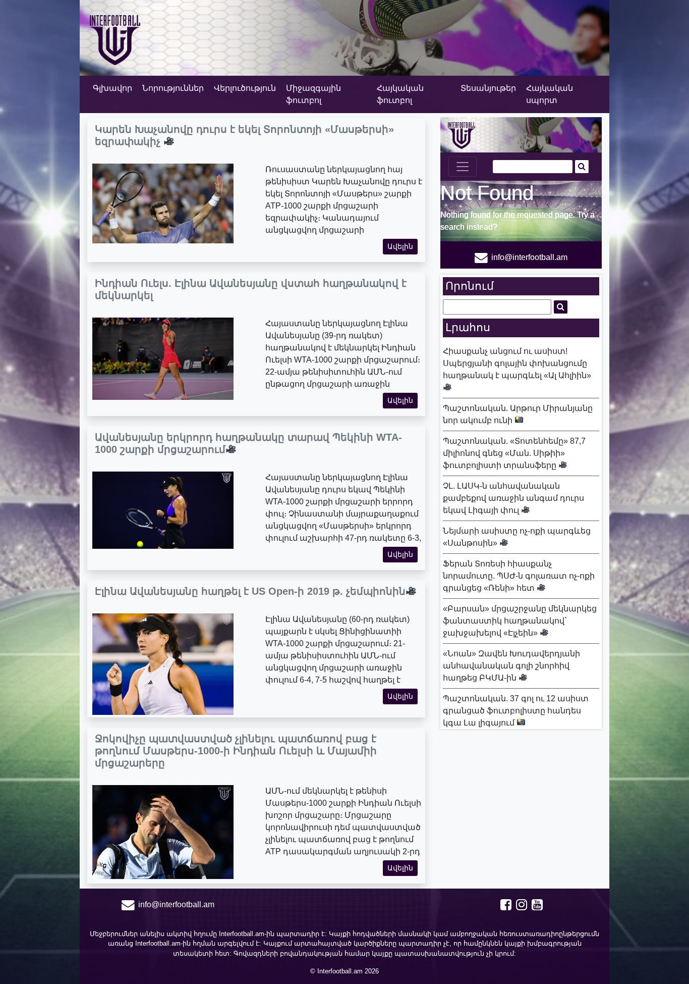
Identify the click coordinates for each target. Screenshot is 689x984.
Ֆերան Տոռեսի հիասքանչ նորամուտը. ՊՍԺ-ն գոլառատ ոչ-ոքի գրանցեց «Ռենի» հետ (519, 575)
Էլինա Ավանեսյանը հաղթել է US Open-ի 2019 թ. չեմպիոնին (250, 591)
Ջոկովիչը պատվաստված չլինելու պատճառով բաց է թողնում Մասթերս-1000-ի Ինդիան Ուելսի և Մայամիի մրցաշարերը (236, 750)
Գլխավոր (112, 88)
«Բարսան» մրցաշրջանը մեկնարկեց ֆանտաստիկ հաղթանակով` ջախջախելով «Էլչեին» (520, 620)
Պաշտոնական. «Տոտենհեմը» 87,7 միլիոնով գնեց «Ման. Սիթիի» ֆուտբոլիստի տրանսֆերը (514, 453)
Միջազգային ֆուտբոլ (313, 94)
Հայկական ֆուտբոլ (400, 94)
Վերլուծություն (245, 88)
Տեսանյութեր (488, 88)
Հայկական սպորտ (549, 94)
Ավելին (400, 246)
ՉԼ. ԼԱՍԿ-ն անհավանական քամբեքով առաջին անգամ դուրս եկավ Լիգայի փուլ (513, 498)
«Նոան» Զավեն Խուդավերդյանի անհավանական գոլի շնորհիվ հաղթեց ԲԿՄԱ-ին (511, 665)
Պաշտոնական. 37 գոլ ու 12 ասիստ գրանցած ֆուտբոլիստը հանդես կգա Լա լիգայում (516, 710)
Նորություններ (173, 88)
